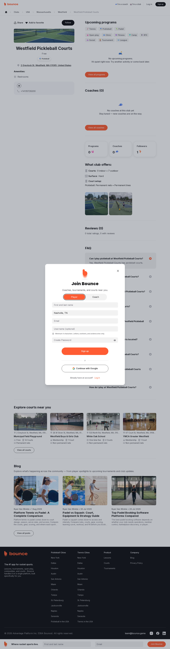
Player (74, 297)
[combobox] (85, 313)
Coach (95, 297)
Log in (97, 378)
